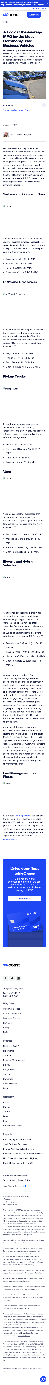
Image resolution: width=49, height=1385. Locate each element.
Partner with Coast (12, 1125)
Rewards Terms (24, 1335)
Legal (5, 1116)
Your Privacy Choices (12, 1186)
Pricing (6, 1027)
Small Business (10, 1083)
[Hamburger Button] (44, 14)
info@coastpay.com (13, 988)
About (6, 1102)
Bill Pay (6, 1065)
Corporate (8, 1079)
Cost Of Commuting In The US (18, 1163)
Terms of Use (9, 1180)
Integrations (9, 1069)
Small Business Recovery (15, 1144)
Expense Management (14, 1060)
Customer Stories (11, 1008)
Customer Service (11, 1018)
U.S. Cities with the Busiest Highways (21, 1158)
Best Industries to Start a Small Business (23, 1153)
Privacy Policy (24, 1180)
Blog (5, 1121)
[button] (24, 105)
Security (7, 1074)
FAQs (5, 1032)
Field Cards (8, 1051)
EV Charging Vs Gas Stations (17, 1139)
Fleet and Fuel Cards (13, 1046)
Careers (6, 1107)
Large (5, 1088)
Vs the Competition (12, 1013)
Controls (7, 1055)
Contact (7, 1111)
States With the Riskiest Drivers (18, 1149)
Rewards (7, 1023)
